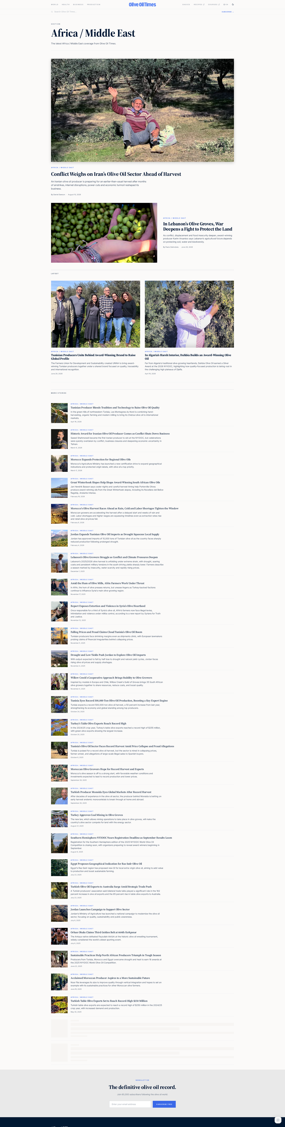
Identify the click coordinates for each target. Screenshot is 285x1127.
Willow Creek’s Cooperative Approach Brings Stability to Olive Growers (111, 677)
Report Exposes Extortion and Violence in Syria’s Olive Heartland (108, 606)
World (54, 4)
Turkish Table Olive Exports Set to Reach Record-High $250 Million (109, 1001)
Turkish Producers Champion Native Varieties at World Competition (110, 1024)
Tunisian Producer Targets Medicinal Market (96, 1115)
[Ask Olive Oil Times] (278, 1120)
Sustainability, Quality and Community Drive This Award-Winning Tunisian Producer (119, 1046)
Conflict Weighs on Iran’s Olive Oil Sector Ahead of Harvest (116, 174)
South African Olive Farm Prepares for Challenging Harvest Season (109, 1092)
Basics (186, 4)
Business (78, 4)
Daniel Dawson (59, 195)
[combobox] (136, 11)
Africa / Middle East (62, 167)
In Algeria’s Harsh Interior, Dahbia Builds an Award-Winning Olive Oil (188, 357)
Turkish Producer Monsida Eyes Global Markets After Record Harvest (111, 792)
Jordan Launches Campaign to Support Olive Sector (100, 909)
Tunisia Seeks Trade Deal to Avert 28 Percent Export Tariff (104, 1069)
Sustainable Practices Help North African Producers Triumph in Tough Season (116, 955)
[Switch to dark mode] (233, 4)
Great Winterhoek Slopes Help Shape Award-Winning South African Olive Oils (115, 482)
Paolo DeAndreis (172, 247)
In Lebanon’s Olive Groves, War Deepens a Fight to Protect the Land (197, 226)
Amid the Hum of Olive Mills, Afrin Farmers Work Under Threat (107, 583)
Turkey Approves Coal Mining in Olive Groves (97, 815)
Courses (213, 4)
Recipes (198, 4)
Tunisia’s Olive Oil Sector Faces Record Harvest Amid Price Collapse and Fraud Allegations (122, 746)
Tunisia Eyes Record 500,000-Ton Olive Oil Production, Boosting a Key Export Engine (119, 700)
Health (66, 4)
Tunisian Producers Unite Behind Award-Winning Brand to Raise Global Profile (93, 357)
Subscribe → (228, 12)
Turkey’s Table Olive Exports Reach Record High (98, 723)
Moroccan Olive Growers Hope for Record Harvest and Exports (107, 769)
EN (227, 4)
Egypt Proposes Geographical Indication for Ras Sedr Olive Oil (106, 864)
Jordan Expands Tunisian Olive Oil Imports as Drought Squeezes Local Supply (115, 534)
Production (93, 4)
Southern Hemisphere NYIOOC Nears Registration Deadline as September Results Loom (121, 837)
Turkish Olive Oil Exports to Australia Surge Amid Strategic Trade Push (111, 886)
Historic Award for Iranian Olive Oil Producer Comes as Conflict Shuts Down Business (120, 433)
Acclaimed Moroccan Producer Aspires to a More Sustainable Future (110, 978)
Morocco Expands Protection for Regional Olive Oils (101, 459)
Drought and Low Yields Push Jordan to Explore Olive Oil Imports (108, 655)
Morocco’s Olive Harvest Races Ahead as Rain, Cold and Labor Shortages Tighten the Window (125, 508)
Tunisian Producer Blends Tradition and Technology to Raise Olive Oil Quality (115, 407)
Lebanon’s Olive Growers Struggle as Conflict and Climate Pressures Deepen (114, 557)
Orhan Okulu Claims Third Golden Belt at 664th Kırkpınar (104, 932)
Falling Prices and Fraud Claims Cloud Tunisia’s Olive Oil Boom (106, 632)
